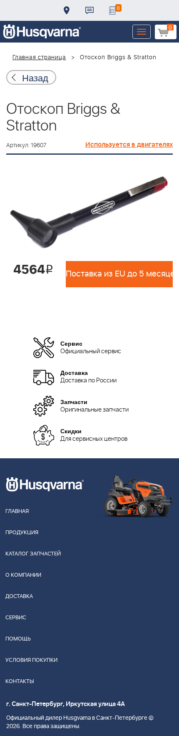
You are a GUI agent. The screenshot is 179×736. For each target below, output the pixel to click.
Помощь (18, 639)
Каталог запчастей (33, 554)
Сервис (15, 618)
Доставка (66, 10)
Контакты (89, 10)
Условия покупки (31, 660)
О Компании (23, 575)
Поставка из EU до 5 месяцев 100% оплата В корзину (119, 274)
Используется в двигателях (129, 145)
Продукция (21, 533)
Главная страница (39, 57)
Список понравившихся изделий (112, 10)
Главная (17, 511)
